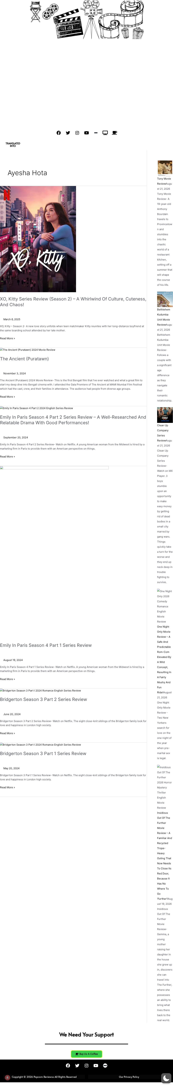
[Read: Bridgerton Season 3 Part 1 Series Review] (40, 744)
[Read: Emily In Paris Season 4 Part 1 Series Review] (54, 552)
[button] (166, 1078)
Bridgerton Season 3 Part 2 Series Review (43, 699)
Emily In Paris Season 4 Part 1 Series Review (46, 645)
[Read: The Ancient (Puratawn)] (27, 349)
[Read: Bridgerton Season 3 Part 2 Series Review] (40, 690)
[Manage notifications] (7, 1077)
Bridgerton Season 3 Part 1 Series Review (43, 753)
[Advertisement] (86, 87)
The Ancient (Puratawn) (24, 358)
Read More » (7, 338)
